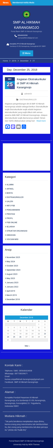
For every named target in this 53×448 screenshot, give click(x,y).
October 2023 (12, 266)
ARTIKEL (10, 189)
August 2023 (12, 274)
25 (14, 337)
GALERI (10, 201)
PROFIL (10, 218)
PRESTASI (11, 214)
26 (20, 337)
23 (45, 334)
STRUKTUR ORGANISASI (17, 231)
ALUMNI (10, 185)
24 (8, 337)
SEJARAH (11, 227)
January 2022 (12, 287)
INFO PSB (11, 206)
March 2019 (12, 295)
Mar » (27, 346)
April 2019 (11, 291)
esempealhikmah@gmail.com (28, 38)
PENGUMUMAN (13, 210)
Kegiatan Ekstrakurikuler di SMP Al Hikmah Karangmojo (31, 83)
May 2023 (11, 278)
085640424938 (22, 35)
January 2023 (12, 282)
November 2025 (13, 257)
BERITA (10, 193)
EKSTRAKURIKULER (28, 99)
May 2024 (11, 261)
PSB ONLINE (12, 222)
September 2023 (13, 270)
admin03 (28, 94)
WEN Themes (34, 444)
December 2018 (13, 299)
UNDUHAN (11, 235)
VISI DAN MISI (12, 239)
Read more (41, 121)
